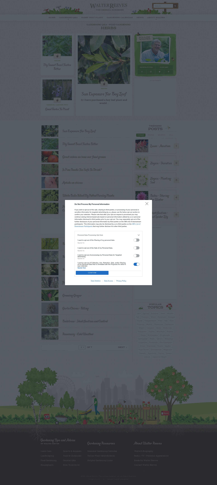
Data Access (108, 281)
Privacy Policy (121, 281)
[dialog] (108, 242)
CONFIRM (92, 273)
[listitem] (108, 235)
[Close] (147, 204)
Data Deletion (96, 281)
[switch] (136, 240)
